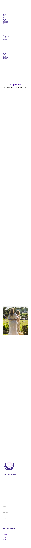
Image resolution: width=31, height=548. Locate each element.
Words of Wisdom (5, 31)
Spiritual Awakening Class (6, 36)
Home (4, 55)
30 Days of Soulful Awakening (7, 35)
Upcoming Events (5, 38)
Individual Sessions (5, 37)
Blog (3, 32)
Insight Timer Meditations (6, 30)
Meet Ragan (4, 17)
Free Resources (5, 18)
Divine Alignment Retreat (6, 34)
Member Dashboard (5, 22)
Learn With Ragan (5, 21)
